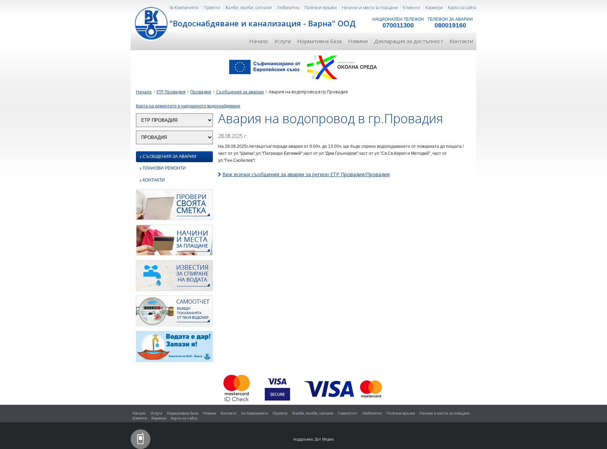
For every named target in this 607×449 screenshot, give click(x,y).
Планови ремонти (162, 168)
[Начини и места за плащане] (174, 242)
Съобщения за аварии (240, 92)
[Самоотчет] (174, 313)
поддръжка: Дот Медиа (313, 439)
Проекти (211, 8)
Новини (358, 41)
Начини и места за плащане (370, 8)
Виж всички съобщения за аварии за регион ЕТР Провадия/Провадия (306, 174)
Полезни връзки (320, 8)
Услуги (282, 41)
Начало (258, 41)
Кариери (434, 8)
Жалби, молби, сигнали (248, 8)
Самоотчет (348, 413)
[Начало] (151, 22)
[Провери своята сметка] (174, 206)
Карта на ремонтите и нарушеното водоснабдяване (188, 106)
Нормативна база (319, 41)
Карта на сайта (462, 8)
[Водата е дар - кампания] (174, 348)
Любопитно (288, 8)
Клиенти (411, 8)
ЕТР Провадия (171, 92)
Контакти (461, 41)
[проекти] (303, 66)
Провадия (200, 92)
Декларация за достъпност (408, 41)
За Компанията (183, 8)
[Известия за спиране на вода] (174, 277)
